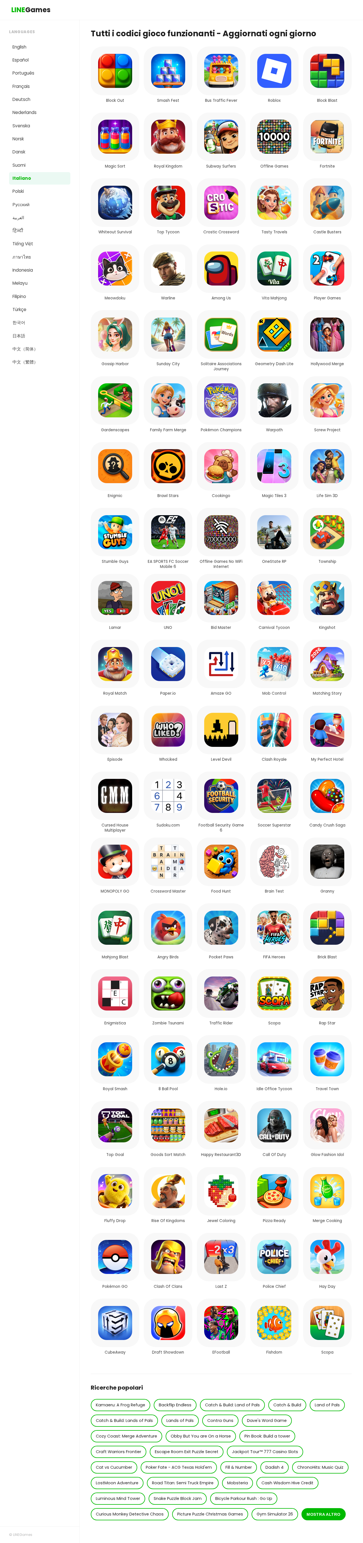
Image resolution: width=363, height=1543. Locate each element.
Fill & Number (238, 1467)
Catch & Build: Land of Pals (232, 1405)
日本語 (18, 336)
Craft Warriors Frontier (118, 1452)
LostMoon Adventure (117, 1483)
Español (20, 60)
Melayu (20, 283)
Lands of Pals (180, 1420)
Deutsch (21, 99)
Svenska (21, 126)
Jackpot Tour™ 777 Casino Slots (265, 1452)
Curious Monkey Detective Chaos (130, 1514)
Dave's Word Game (267, 1420)
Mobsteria (237, 1483)
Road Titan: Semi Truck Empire (183, 1483)
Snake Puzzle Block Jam (178, 1498)
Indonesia (22, 270)
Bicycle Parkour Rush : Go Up (243, 1498)
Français (21, 86)
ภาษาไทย (21, 257)
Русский (20, 205)
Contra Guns (220, 1420)
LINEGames (22, 1534)
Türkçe (19, 309)
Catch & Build (287, 1405)
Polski (18, 191)
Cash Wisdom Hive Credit (287, 1483)
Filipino (19, 296)
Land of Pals (327, 1405)
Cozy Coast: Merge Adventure (126, 1436)
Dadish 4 (274, 1467)
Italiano (21, 178)
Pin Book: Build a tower (267, 1436)
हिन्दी (17, 231)
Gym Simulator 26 (275, 1514)
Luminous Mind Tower (118, 1498)
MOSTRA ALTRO (324, 1514)
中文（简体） (25, 349)
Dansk (18, 152)
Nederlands (24, 112)
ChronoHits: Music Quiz (320, 1467)
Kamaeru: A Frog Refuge (120, 1405)
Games (30, 9)
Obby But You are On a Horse (201, 1436)
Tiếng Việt (22, 244)
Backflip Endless (175, 1405)
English (19, 47)
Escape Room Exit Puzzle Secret (186, 1452)
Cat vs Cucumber (114, 1467)
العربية (18, 218)
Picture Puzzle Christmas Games (210, 1514)
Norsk (18, 139)
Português (23, 73)
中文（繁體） (25, 362)
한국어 (18, 322)
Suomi (19, 165)
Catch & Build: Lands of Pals (124, 1420)
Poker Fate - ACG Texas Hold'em (179, 1467)
